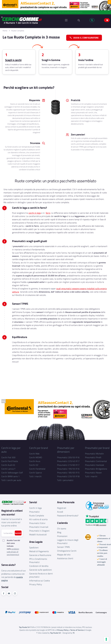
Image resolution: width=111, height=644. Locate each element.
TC (74, 632)
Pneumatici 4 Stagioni (39, 530)
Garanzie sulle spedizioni (40, 569)
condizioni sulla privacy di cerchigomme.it (13, 551)
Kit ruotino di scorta (38, 519)
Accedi (60, 511)
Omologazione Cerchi (66, 550)
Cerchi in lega (35, 508)
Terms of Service (77, 630)
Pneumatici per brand (97, 448)
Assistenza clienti (65, 558)
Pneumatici (34, 511)
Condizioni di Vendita (38, 566)
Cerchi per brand (38, 448)
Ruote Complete (17, 30)
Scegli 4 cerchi (13, 60)
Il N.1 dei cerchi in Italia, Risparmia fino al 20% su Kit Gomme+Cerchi (55, 12)
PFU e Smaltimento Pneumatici (38, 560)
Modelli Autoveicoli (38, 534)
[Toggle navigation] (66, 20)
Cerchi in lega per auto (11, 450)
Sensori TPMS (63, 547)
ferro (48, 213)
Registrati (61, 508)
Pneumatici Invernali (38, 527)
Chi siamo (61, 528)
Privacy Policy (35, 584)
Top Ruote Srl (55, 632)
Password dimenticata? (67, 515)
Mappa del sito (63, 554)
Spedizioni (34, 547)
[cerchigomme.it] (28, 20)
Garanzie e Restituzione (40, 555)
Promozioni (62, 536)
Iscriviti (18, 533)
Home (5, 30)
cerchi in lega (35, 213)
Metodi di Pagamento (39, 551)
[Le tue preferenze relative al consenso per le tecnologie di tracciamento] (106, 639)
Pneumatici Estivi (37, 523)
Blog (59, 532)
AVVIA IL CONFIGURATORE (85, 37)
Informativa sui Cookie (39, 580)
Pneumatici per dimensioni (65, 450)
